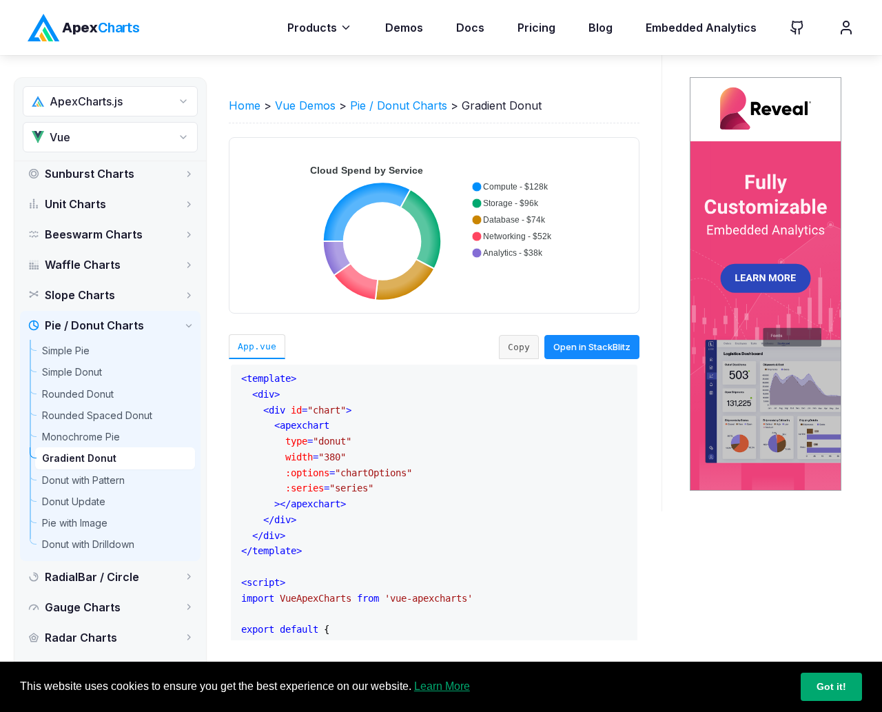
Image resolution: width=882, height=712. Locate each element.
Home (244, 105)
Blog (600, 27)
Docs (470, 27)
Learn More (442, 686)
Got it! (831, 686)
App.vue (257, 346)
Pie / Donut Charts (398, 105)
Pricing (536, 27)
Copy (519, 347)
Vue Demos (305, 105)
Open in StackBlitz (591, 346)
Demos (404, 27)
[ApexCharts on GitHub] (786, 27)
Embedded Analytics (701, 27)
